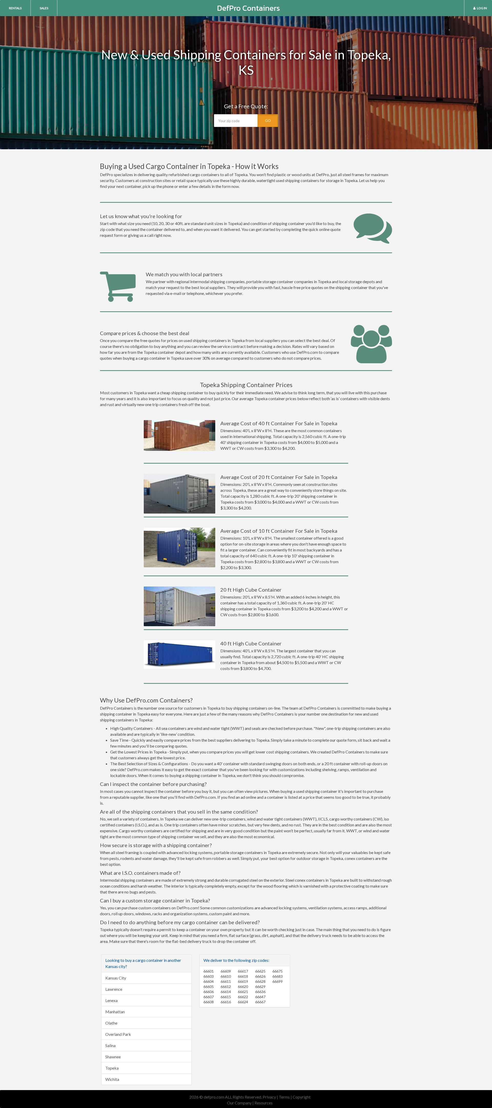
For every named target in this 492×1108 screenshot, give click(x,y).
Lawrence (113, 989)
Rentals (15, 8)
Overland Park (118, 1034)
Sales (44, 8)
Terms (284, 1096)
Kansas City (115, 977)
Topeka (112, 1068)
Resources (263, 1102)
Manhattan (115, 1011)
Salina (110, 1045)
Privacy (269, 1096)
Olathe (111, 1022)
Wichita (112, 1079)
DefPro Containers (248, 8)
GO (268, 120)
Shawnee (113, 1056)
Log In (482, 8)
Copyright (302, 1096)
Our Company (239, 1102)
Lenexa (111, 1000)
